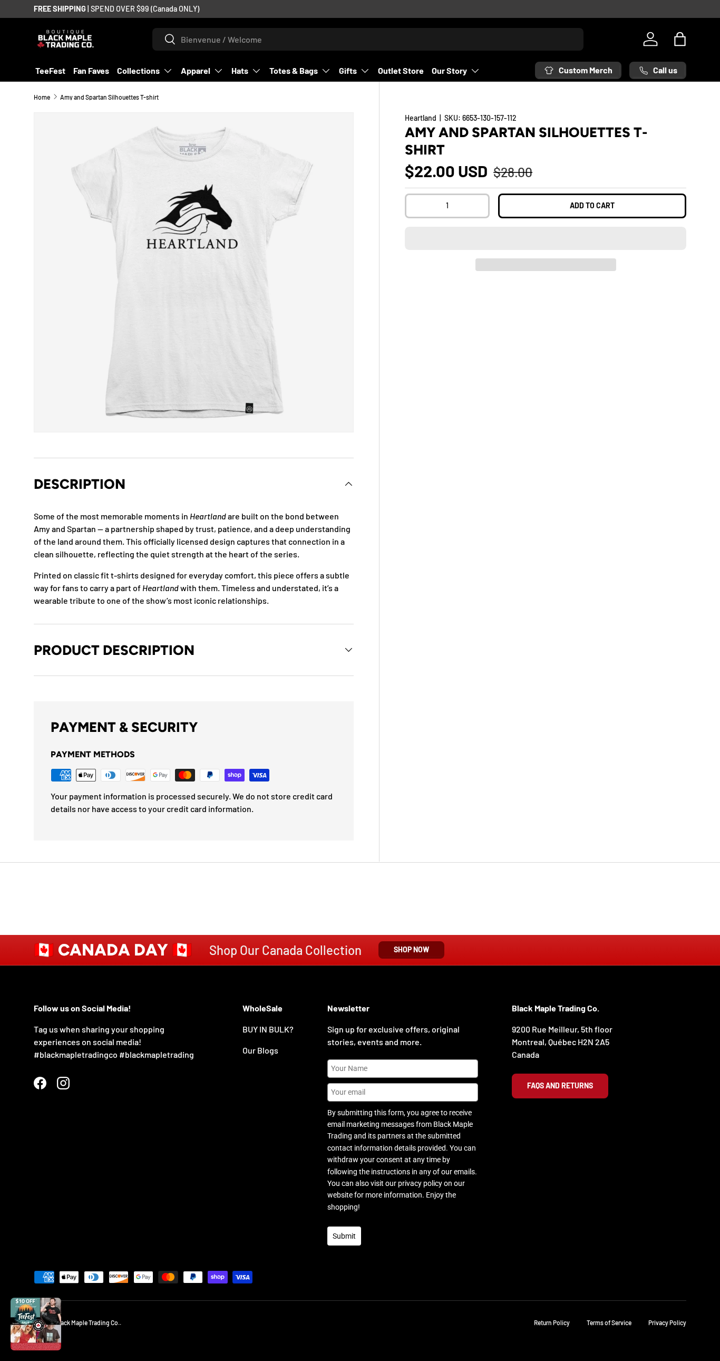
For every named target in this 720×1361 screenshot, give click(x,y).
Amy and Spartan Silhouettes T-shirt (109, 97)
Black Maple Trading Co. (87, 1322)
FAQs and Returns (560, 1085)
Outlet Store (401, 70)
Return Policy (552, 1322)
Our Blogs (260, 1050)
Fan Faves (91, 70)
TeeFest (50, 70)
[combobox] (368, 39)
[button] (545, 238)
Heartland (420, 117)
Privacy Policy (667, 1322)
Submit (344, 1236)
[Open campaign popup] (36, 1324)
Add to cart (592, 205)
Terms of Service (609, 1322)
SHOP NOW (411, 949)
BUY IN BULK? (268, 1029)
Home (42, 97)
